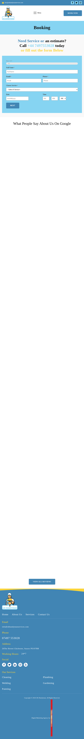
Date (7, 94)
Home (5, 614)
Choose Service (12, 85)
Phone (45, 76)
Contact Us (44, 614)
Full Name (10, 67)
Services (30, 614)
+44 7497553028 (41, 45)
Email (8, 76)
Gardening (48, 683)
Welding (6, 683)
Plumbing (48, 677)
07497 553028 (11, 638)
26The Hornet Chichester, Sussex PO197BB (20, 649)
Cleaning (6, 677)
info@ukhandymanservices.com (15, 627)
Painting (6, 689)
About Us (17, 614)
